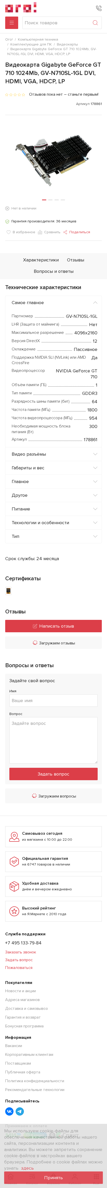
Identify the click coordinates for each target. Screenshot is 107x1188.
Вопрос (15, 714)
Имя (12, 691)
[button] (44, 200)
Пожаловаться (18, 967)
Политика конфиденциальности (34, 1081)
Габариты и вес (28, 468)
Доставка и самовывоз (26, 1008)
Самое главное (28, 302)
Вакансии (13, 1045)
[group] (53, 157)
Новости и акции (20, 991)
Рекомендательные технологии (34, 1089)
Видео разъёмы (29, 454)
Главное (20, 481)
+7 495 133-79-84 (23, 943)
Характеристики (41, 260)
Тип (15, 536)
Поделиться (79, 232)
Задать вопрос (53, 774)
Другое (20, 495)
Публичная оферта (22, 1072)
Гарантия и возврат (23, 1017)
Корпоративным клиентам (29, 1054)
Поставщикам (18, 1063)
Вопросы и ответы (53, 271)
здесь (27, 1168)
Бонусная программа (24, 1026)
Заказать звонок (20, 952)
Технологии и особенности (40, 522)
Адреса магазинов (22, 999)
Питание (21, 509)
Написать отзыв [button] (56, 626)
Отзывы (75, 260)
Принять (53, 1178)
